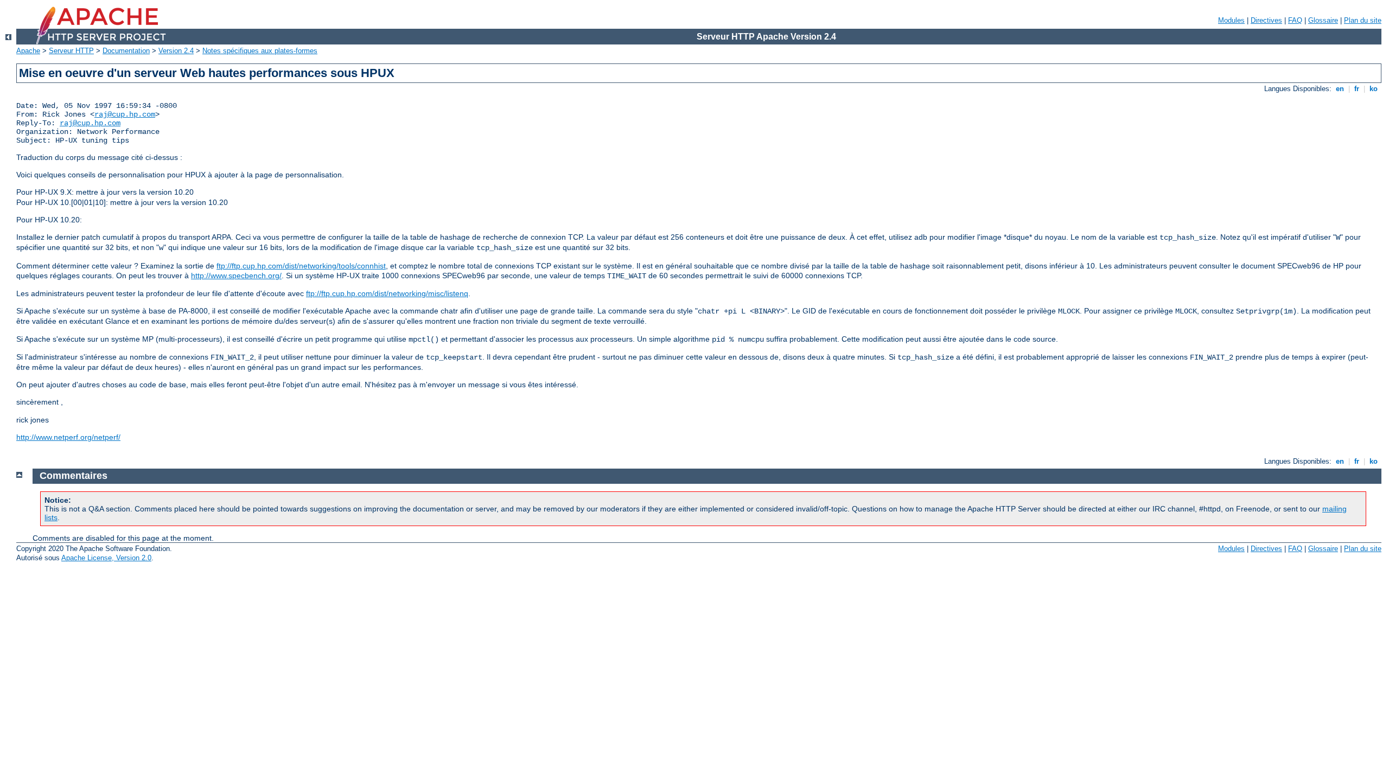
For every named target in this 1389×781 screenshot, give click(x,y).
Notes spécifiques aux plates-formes (259, 51)
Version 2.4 (176, 51)
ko (1373, 89)
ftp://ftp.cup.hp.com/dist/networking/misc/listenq (387, 293)
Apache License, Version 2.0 (106, 558)
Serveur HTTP (71, 51)
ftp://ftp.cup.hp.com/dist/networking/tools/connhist (301, 265)
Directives (1266, 20)
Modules (1231, 20)
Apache (28, 51)
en (1340, 89)
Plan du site (1362, 20)
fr (1356, 89)
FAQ (1295, 20)
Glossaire (1323, 20)
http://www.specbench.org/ (236, 275)
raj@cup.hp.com (124, 114)
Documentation (126, 51)
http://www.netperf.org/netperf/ (68, 437)
